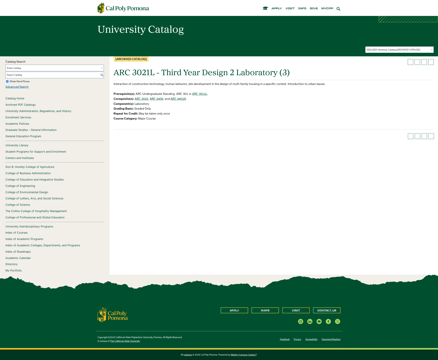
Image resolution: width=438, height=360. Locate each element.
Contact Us (326, 310)
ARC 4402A (178, 98)
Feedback (284, 339)
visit (290, 8)
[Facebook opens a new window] (328, 321)
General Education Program (23, 136)
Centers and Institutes (19, 158)
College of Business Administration (28, 173)
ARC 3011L (199, 93)
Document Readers (331, 339)
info (302, 8)
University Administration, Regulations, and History (38, 111)
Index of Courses (16, 232)
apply (277, 8)
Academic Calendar (18, 258)
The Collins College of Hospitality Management (36, 211)
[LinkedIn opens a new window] (310, 321)
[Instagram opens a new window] (301, 321)
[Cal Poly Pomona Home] (123, 8)
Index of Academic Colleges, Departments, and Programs (42, 245)
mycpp (327, 8)
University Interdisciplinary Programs (29, 226)
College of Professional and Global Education (35, 217)
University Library (16, 145)
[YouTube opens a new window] (319, 321)
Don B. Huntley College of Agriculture (29, 167)
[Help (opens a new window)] (431, 62)
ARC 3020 (141, 98)
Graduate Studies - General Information (30, 130)
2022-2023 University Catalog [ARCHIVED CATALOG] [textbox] (393, 49)
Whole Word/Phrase (20, 81)
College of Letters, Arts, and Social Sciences (34, 198)
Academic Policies (17, 123)
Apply (234, 310)
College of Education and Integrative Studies (34, 179)
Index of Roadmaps (18, 251)
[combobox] (399, 49)
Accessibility (311, 339)
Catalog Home (14, 98)
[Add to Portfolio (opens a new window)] (410, 62)
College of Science (17, 204)
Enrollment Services (18, 117)
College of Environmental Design (26, 192)
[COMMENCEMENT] (265, 8)
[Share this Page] (417, 62)
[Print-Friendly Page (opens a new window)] (424, 62)
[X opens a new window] (337, 321)
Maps (265, 310)
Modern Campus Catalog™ (244, 354)
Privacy (297, 339)
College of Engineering (20, 186)
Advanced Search (17, 86)
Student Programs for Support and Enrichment (35, 151)
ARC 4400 (156, 98)
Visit (296, 310)
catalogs (188, 354)
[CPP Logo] (113, 314)
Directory (11, 264)
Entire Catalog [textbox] (14, 68)
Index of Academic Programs (24, 239)
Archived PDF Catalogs (20, 104)
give (314, 8)
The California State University (125, 341)
